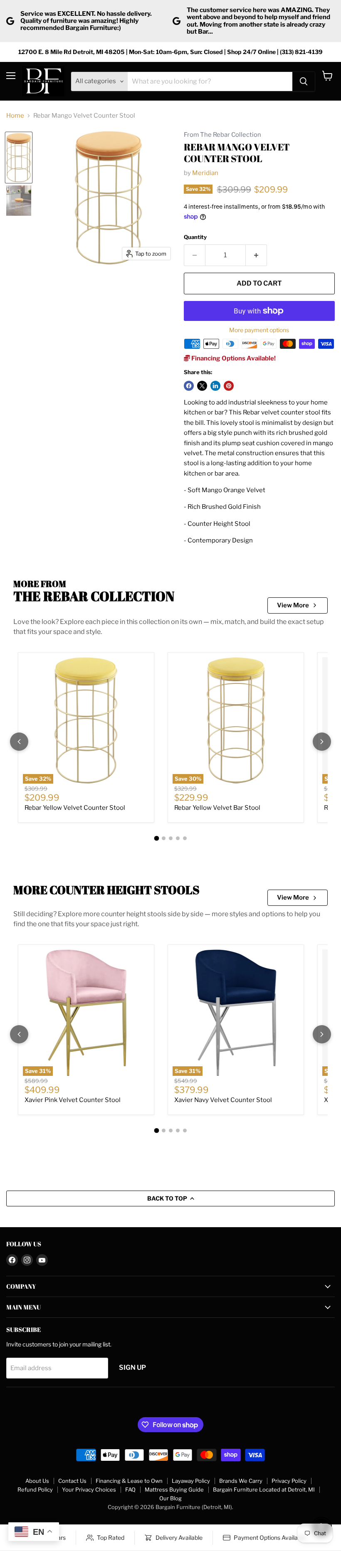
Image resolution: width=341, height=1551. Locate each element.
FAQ (130, 1489)
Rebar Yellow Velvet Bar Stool (217, 807)
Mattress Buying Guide (174, 1489)
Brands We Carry (240, 1480)
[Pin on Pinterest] (229, 386)
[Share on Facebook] (189, 386)
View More (293, 605)
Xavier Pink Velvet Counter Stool (73, 1100)
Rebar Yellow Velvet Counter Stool (75, 807)
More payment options (259, 330)
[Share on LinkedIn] (215, 386)
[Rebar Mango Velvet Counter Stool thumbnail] (18, 157)
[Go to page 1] (156, 838)
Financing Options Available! (233, 358)
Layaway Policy (191, 1480)
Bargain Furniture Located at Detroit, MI (264, 1489)
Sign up (132, 1367)
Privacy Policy (289, 1480)
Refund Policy (35, 1489)
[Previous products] (19, 741)
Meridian (205, 173)
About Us (37, 1480)
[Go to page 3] (171, 838)
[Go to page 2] (164, 838)
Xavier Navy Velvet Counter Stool (223, 1100)
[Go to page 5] (185, 838)
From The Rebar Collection (222, 134)
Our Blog (170, 1498)
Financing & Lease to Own (129, 1480)
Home (15, 115)
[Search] (303, 81)
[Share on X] (202, 386)
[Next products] (322, 741)
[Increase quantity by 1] (256, 255)
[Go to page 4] (178, 838)
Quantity (195, 237)
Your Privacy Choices (89, 1489)
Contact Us (72, 1480)
